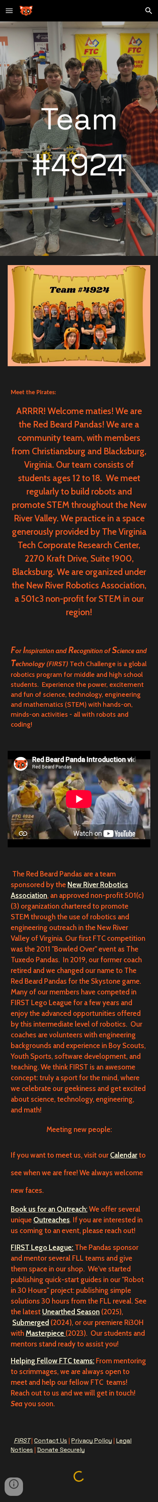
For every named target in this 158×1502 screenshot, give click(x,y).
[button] (9, 10)
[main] (79, 138)
